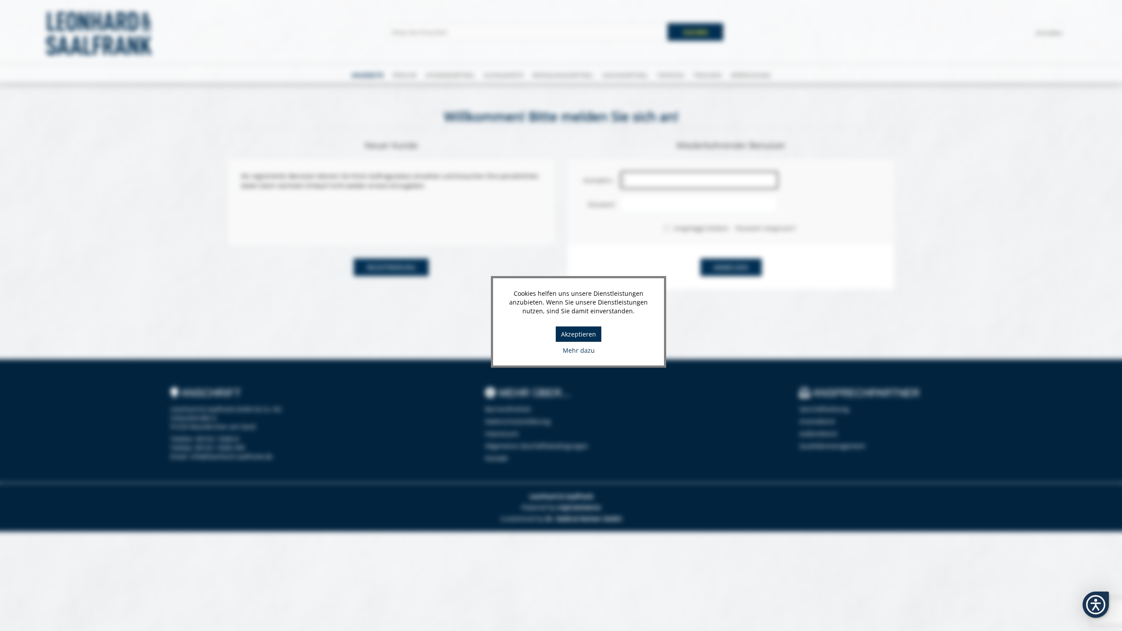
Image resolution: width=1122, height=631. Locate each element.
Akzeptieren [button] (578, 334)
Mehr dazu (579, 350)
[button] (1096, 605)
